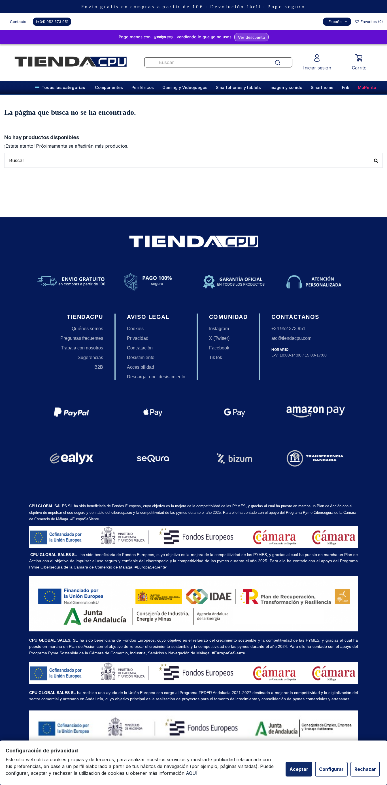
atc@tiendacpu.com (291, 338)
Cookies (135, 328)
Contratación (140, 347)
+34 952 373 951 (288, 328)
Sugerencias (90, 357)
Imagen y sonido (285, 87)
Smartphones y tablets (238, 87)
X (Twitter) (219, 338)
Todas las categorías (63, 87)
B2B (98, 367)
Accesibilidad (140, 367)
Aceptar (299, 769)
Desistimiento (140, 357)
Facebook (219, 347)
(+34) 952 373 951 (52, 21)
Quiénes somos (87, 328)
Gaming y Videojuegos (184, 87)
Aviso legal (148, 317)
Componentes (109, 87)
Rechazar (365, 769)
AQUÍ (191, 773)
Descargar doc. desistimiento (156, 376)
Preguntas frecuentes (81, 338)
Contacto (18, 21)
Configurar (331, 769)
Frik (345, 87)
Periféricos (142, 87)
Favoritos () (371, 21)
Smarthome (322, 87)
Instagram (219, 328)
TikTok (215, 357)
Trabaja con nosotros (82, 347)
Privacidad (137, 338)
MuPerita (367, 87)
